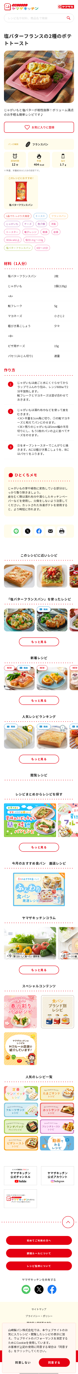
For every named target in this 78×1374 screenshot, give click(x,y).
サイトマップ (39, 1309)
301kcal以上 (13, 240)
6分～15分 (42, 248)
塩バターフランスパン (18, 248)
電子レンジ (30, 232)
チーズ (28, 224)
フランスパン (58, 216)
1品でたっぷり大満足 (18, 216)
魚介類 (41, 224)
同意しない (23, 1362)
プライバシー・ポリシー (39, 1316)
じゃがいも (12, 224)
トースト (40, 216)
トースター (12, 232)
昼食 (55, 232)
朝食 (45, 232)
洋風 (53, 224)
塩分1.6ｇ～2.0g (34, 240)
